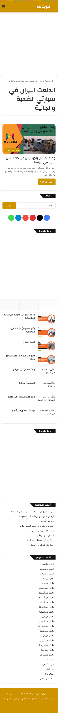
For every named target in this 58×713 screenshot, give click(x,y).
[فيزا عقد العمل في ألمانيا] (46, 414)
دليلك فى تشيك (47, 583)
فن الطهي (49, 669)
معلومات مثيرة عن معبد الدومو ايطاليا (20, 357)
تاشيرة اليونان (29, 342)
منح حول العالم (47, 678)
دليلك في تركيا (47, 635)
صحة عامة (49, 659)
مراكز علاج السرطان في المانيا (21, 397)
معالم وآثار (49, 674)
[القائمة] (3, 7)
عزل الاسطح (48, 664)
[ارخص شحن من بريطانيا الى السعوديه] (46, 332)
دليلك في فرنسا (46, 645)
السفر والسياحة (47, 573)
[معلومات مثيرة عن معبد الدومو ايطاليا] (46, 360)
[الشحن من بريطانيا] (46, 387)
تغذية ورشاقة (47, 578)
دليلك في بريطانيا (46, 626)
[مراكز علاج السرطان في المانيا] (46, 401)
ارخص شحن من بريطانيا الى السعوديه (23, 330)
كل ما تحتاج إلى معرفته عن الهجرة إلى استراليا (19, 316)
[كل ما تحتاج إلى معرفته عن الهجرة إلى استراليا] (46, 319)
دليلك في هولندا (47, 654)
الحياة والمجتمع (47, 569)
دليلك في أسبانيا (46, 593)
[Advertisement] (29, 44)
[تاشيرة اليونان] (46, 346)
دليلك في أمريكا (46, 607)
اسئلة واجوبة (48, 564)
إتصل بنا (7, 698)
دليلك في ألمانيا (47, 602)
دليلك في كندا (47, 650)
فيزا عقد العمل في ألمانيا (23, 411)
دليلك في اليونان (46, 621)
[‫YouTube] (25, 218)
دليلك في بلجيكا (46, 631)
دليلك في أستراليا (46, 597)
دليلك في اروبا (47, 616)
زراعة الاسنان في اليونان (24, 369)
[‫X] (40, 218)
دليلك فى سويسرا (45, 588)
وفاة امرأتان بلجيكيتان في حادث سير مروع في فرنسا (31, 160)
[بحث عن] (54, 7)
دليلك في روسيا (46, 640)
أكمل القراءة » (46, 181)
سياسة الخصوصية (46, 698)
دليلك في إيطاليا (46, 612)
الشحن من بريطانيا (27, 383)
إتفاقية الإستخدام (29, 698)
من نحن (16, 698)
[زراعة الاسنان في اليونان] (46, 373)
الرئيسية (50, 81)
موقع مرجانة (11, 693)
